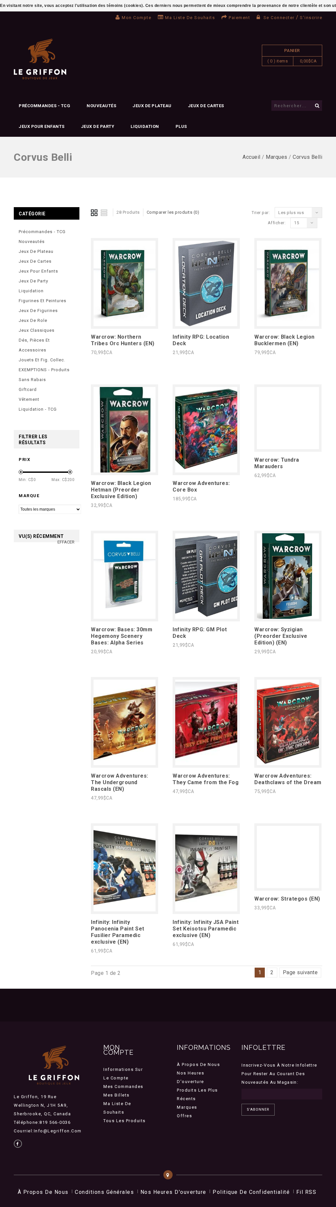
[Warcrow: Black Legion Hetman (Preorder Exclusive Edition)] (125, 471)
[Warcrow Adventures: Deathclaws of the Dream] (288, 763)
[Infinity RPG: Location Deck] (206, 324)
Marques (276, 157)
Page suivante (300, 972)
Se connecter (279, 17)
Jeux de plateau (152, 105)
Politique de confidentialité (251, 1192)
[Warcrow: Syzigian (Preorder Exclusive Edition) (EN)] (288, 617)
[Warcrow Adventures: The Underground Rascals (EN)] (125, 763)
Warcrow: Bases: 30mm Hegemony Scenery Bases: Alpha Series (121, 636)
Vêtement (29, 399)
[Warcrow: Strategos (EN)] (288, 886)
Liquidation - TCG (38, 409)
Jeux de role (33, 320)
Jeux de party (98, 126)
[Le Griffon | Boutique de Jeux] (40, 59)
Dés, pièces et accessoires (34, 345)
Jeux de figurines (38, 310)
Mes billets (116, 1095)
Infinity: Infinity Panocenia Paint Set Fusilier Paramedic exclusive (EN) (117, 932)
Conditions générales (104, 1192)
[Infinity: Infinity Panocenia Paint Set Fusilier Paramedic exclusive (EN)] (125, 909)
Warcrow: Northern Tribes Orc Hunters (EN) (123, 340)
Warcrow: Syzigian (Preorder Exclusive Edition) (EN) (280, 636)
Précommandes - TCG (44, 105)
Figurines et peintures (42, 300)
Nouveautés (101, 105)
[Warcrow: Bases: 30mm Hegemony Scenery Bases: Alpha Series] (125, 617)
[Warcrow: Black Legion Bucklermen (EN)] (288, 324)
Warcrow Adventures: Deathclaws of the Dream (288, 779)
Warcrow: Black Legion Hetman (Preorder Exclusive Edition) (121, 489)
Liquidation (145, 126)
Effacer (65, 542)
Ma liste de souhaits (190, 17)
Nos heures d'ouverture (173, 1192)
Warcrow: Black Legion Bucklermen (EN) (284, 340)
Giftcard (28, 389)
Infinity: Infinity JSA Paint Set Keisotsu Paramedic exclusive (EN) (206, 928)
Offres (184, 1115)
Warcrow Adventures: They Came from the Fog (206, 779)
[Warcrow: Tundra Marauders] (288, 447)
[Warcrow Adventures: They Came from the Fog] (206, 763)
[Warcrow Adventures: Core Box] (206, 471)
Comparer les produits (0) (173, 212)
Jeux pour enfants (42, 126)
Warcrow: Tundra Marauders (276, 463)
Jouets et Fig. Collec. (42, 359)
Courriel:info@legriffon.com (48, 1130)
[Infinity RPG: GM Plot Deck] (206, 617)
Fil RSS (306, 1192)
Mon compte (136, 17)
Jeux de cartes (206, 105)
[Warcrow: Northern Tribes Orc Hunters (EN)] (125, 324)
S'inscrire (311, 17)
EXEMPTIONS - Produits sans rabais (44, 374)
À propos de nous (198, 1064)
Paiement (239, 17)
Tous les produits (124, 1120)
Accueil (251, 157)
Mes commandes (123, 1086)
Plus (181, 126)
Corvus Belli (307, 157)
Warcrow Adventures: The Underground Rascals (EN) (119, 782)
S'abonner (258, 1109)
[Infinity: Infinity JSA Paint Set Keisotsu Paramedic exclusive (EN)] (206, 909)
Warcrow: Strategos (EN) (287, 899)
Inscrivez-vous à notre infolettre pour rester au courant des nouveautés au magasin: (279, 1074)
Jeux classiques (36, 330)
